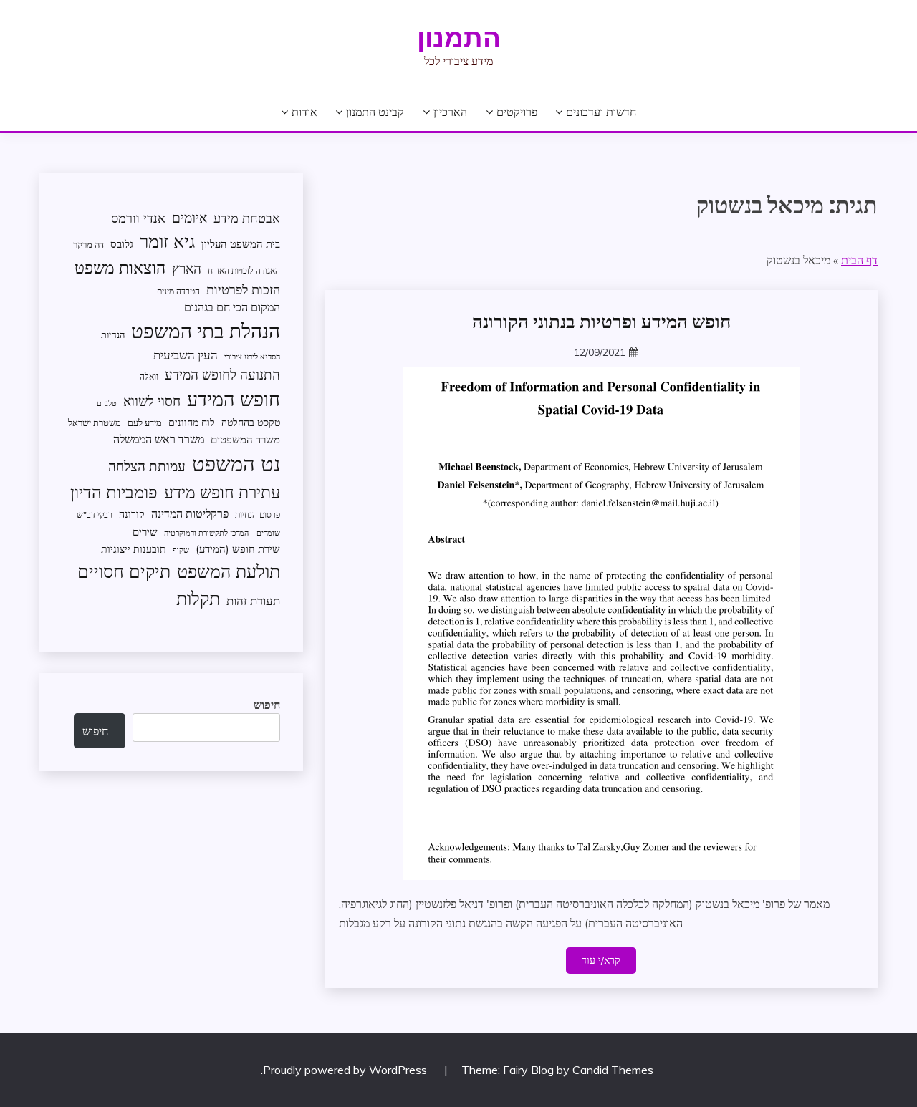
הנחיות (113, 334)
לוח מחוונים (191, 422)
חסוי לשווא (152, 401)
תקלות (198, 598)
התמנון (459, 38)
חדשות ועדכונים (601, 112)
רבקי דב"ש (94, 514)
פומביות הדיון (114, 492)
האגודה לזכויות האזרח (244, 270)
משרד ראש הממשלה (158, 438)
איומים (189, 217)
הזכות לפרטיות (243, 289)
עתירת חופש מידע (222, 492)
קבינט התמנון (375, 112)
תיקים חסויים (124, 570)
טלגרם (107, 403)
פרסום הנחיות (257, 514)
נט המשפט (236, 463)
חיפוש (267, 704)
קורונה (132, 514)
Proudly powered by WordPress (346, 1070)
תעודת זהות (253, 600)
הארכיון (450, 112)
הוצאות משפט (120, 267)
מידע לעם (145, 422)
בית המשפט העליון (240, 244)
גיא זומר (167, 241)
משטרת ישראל (94, 422)
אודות (304, 112)
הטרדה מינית (178, 291)
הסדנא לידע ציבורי (252, 357)
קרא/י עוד (601, 960)
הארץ (186, 268)
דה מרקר (88, 244)
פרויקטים (516, 112)
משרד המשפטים (245, 439)
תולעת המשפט (228, 571)
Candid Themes (612, 1070)
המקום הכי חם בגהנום (232, 307)
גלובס (121, 244)
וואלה (149, 376)
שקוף (181, 550)
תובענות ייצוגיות (133, 549)
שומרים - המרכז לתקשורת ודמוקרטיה (222, 533)
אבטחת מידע (246, 218)
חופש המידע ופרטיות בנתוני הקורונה (601, 321)
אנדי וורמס (138, 218)
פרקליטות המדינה (190, 513)
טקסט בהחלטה (250, 422)
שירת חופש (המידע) (238, 549)
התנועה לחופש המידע (222, 374)
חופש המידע (233, 399)
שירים (145, 531)
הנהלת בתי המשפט (205, 330)
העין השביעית (185, 354)
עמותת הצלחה (147, 466)
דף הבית (859, 260)
